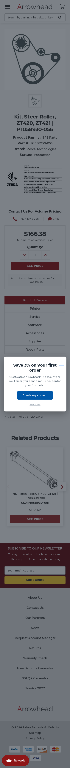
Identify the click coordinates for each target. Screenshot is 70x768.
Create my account (35, 395)
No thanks (35, 404)
